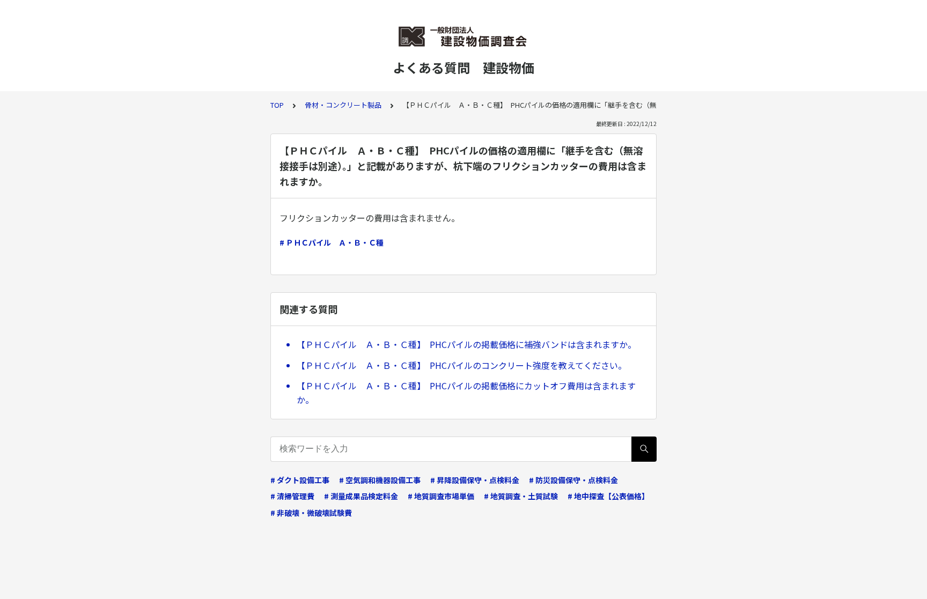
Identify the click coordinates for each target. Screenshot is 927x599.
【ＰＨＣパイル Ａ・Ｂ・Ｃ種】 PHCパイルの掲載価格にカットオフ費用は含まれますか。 (466, 392)
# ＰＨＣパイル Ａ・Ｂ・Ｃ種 (331, 242)
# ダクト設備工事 (299, 480)
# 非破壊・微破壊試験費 (311, 512)
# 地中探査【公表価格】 (608, 496)
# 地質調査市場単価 (441, 496)
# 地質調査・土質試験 (521, 496)
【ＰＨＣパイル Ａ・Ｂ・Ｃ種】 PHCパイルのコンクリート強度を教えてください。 (462, 365)
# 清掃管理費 (292, 496)
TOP (277, 105)
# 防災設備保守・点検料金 (573, 480)
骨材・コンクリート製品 (343, 105)
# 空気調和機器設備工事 (380, 480)
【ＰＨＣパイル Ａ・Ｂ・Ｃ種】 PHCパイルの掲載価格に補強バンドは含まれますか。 (466, 344)
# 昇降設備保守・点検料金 (474, 480)
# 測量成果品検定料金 (361, 496)
